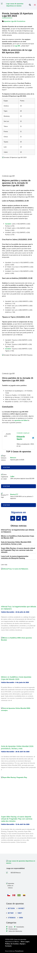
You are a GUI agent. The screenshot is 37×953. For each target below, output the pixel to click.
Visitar (6, 467)
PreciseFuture (19, 951)
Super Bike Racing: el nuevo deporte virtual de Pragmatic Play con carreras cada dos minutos (18, 550)
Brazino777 (14, 494)
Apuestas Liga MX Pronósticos (14, 21)
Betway (11, 913)
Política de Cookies (12, 944)
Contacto (8, 946)
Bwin (21, 918)
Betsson (13, 457)
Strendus (11, 918)
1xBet (12, 476)
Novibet (21, 908)
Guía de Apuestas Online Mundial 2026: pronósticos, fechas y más (17, 747)
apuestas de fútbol (21, 420)
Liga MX (17, 46)
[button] (30, 5)
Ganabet (8, 224)
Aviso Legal (25, 941)
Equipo (22, 944)
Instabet (8, 349)
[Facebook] (12, 518)
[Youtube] (24, 518)
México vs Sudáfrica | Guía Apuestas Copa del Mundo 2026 (16, 678)
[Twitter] (18, 518)
